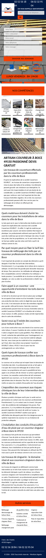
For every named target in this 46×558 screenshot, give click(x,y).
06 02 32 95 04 (37, 4)
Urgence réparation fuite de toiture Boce (36, 512)
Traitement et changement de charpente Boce (21, 522)
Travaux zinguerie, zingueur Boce (8, 520)
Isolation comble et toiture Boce (22, 515)
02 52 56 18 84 (20, 4)
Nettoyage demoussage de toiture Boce (7, 512)
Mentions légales (36, 554)
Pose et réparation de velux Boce (37, 520)
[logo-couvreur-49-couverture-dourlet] (8, 9)
